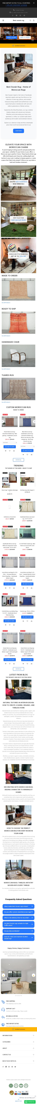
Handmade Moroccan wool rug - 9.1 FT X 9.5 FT (27, 518)
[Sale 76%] (10, 421)
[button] (3, 975)
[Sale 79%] (10, 562)
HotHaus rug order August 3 (27, 490)
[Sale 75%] (10, 601)
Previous (2, 421)
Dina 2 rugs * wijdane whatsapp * (10, 491)
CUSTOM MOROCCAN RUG (18, 407)
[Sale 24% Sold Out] (27, 533)
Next (34, 421)
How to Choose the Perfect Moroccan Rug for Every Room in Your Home (18, 831)
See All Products (6, 303)
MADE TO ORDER (25, 38)
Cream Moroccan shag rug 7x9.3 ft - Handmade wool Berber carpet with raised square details (27, 651)
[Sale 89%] (27, 601)
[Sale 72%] (27, 562)
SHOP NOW (18, 131)
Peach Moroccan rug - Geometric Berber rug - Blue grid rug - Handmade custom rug (9, 435)
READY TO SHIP (11, 38)
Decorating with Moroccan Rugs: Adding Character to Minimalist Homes (18, 790)
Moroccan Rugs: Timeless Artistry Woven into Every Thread (18, 884)
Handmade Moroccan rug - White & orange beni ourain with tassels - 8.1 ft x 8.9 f (10, 546)
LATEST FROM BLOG (18, 675)
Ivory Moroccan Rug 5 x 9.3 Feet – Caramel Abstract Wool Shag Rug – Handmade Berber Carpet (27, 575)
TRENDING (18, 465)
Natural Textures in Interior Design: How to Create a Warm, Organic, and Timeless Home (18, 705)
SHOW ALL (18, 460)
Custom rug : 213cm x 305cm (27, 611)
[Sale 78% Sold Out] (27, 506)
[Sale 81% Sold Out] (10, 533)
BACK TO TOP (18, 1101)
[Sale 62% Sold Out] (10, 507)
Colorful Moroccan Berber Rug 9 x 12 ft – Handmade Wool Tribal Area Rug (10, 613)
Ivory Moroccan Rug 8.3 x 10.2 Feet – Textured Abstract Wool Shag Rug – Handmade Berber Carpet (9, 575)
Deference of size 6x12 (10, 517)
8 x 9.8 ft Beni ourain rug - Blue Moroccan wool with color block (27, 546)
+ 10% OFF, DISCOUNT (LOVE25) (16, 5)
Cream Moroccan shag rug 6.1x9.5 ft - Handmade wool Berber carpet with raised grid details (9, 651)
